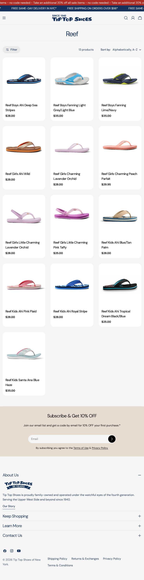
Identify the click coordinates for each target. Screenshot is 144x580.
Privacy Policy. (100, 448)
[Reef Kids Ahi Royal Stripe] (72, 284)
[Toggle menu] (4, 17)
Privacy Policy (112, 559)
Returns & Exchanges (85, 559)
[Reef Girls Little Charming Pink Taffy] (72, 216)
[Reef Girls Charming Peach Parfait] (120, 147)
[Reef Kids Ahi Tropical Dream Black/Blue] (120, 284)
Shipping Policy (57, 559)
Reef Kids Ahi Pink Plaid (20, 311)
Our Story (9, 506)
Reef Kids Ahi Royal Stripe (70, 311)
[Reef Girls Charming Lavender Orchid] (72, 147)
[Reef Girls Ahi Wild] (24, 147)
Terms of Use (81, 448)
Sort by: (105, 49)
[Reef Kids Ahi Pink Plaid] (24, 284)
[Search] (125, 17)
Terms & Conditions (60, 565)
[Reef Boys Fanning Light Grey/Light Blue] (72, 78)
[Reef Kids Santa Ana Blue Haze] (24, 353)
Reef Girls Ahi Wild (17, 174)
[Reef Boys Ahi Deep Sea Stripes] (24, 78)
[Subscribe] (112, 439)
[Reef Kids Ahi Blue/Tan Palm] (120, 216)
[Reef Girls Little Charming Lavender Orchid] (24, 216)
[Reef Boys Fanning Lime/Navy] (120, 78)
